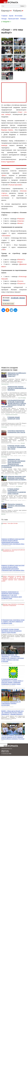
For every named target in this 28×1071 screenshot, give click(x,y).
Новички (20, 221)
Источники (18, 16)
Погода (4, 19)
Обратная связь (5, 750)
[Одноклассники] (7, 310)
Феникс (20, 223)
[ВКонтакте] (3, 310)
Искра (20, 262)
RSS (10, 753)
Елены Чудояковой (8, 162)
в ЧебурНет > (6, 21)
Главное (4, 16)
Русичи (20, 281)
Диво (4, 175)
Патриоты (21, 283)
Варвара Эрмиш (7, 130)
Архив (11, 16)
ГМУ (3, 249)
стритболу (5, 195)
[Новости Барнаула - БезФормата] (9, 2)
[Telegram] (11, 310)
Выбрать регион (5, 751)
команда (4, 145)
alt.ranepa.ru (6, 80)
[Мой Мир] (15, 310)
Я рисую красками (15, 185)
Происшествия (13, 19)
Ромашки (21, 218)
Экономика (6, 235)
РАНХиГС (21, 259)
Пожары (23, 19)
